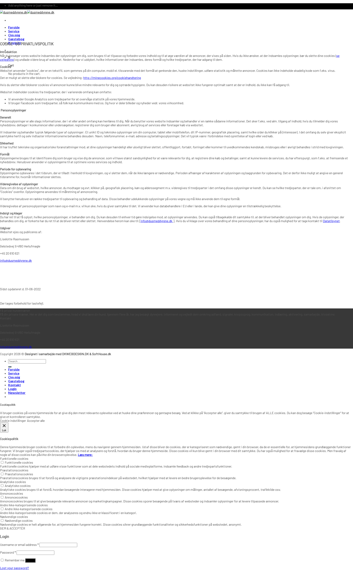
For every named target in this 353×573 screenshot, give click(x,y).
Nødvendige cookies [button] (14, 517)
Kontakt (14, 385)
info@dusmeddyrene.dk (157, 221)
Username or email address (19, 544)
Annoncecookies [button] (11, 493)
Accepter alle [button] (36, 420)
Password (8, 552)
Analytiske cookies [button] (13, 482)
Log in (30, 560)
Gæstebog (16, 39)
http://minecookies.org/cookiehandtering (112, 78)
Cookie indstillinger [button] (13, 420)
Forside (14, 27)
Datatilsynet (331, 221)
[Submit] (9, 366)
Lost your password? (14, 568)
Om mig (14, 35)
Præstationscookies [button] (14, 470)
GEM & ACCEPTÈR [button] (12, 528)
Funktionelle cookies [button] (14, 458)
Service (13, 31)
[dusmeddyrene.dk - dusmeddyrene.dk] (27, 12)
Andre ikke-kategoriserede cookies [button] (24, 505)
